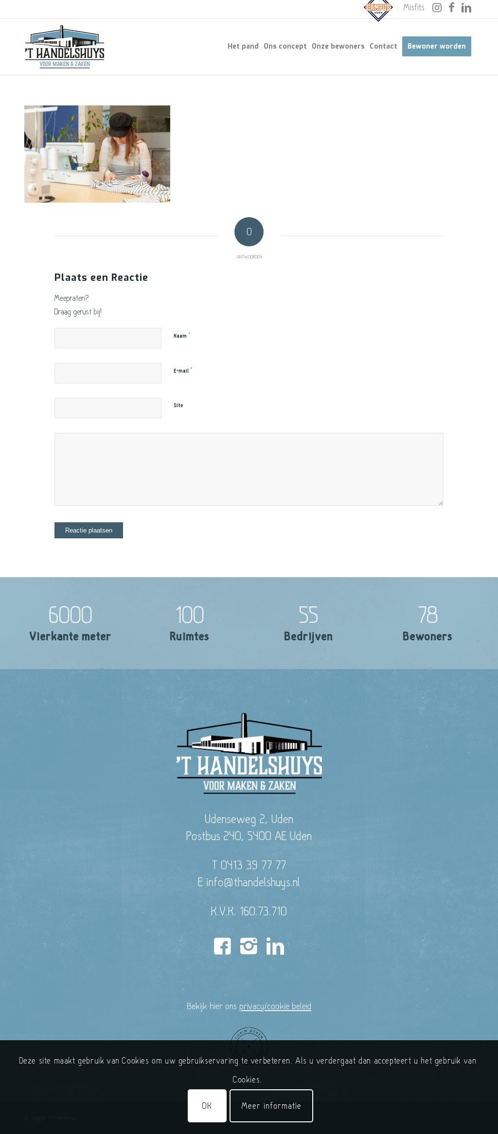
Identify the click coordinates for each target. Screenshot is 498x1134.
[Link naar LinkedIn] (466, 7)
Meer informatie (271, 1105)
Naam (182, 335)
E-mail (183, 370)
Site (178, 405)
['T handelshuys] (64, 46)
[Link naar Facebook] (452, 7)
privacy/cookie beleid (275, 1005)
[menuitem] (378, 14)
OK (207, 1105)
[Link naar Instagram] (437, 7)
